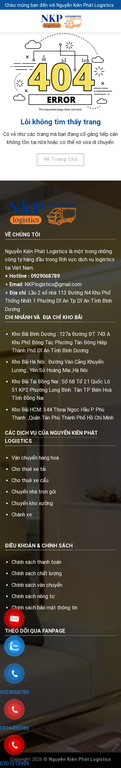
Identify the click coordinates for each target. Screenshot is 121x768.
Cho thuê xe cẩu (30, 480)
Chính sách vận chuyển (37, 585)
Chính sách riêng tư (33, 596)
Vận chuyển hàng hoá (36, 458)
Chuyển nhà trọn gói (34, 492)
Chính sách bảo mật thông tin (44, 608)
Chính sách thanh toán (36, 562)
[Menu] (9, 21)
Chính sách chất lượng (37, 573)
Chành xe (22, 515)
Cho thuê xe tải (29, 469)
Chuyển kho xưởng (32, 503)
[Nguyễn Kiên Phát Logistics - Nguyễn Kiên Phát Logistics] (60, 21)
